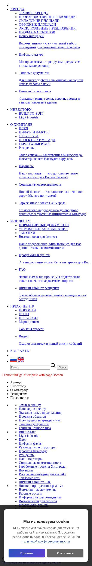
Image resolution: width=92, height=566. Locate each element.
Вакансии (26, 470)
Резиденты (26, 455)
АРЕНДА (17, 9)
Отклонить (65, 553)
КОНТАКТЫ (20, 351)
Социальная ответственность (40, 462)
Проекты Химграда (33, 451)
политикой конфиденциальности (46, 541)
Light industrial (29, 435)
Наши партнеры (30, 459)
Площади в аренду (32, 409)
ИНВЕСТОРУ (20, 109)
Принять (26, 553)
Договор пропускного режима (41, 486)
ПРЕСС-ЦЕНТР (22, 306)
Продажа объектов (32, 416)
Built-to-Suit (27, 432)
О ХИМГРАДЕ (21, 124)
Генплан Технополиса (35, 428)
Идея (22, 439)
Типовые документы (34, 424)
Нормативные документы (37, 489)
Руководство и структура (37, 447)
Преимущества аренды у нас (40, 420)
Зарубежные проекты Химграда (42, 466)
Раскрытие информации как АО (42, 474)
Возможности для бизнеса (38, 501)
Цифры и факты (30, 443)
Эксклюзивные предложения (40, 412)
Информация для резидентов (40, 497)
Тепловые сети (29, 478)
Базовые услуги (30, 493)
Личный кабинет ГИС (35, 482)
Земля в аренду (30, 405)
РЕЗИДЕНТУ (20, 221)
